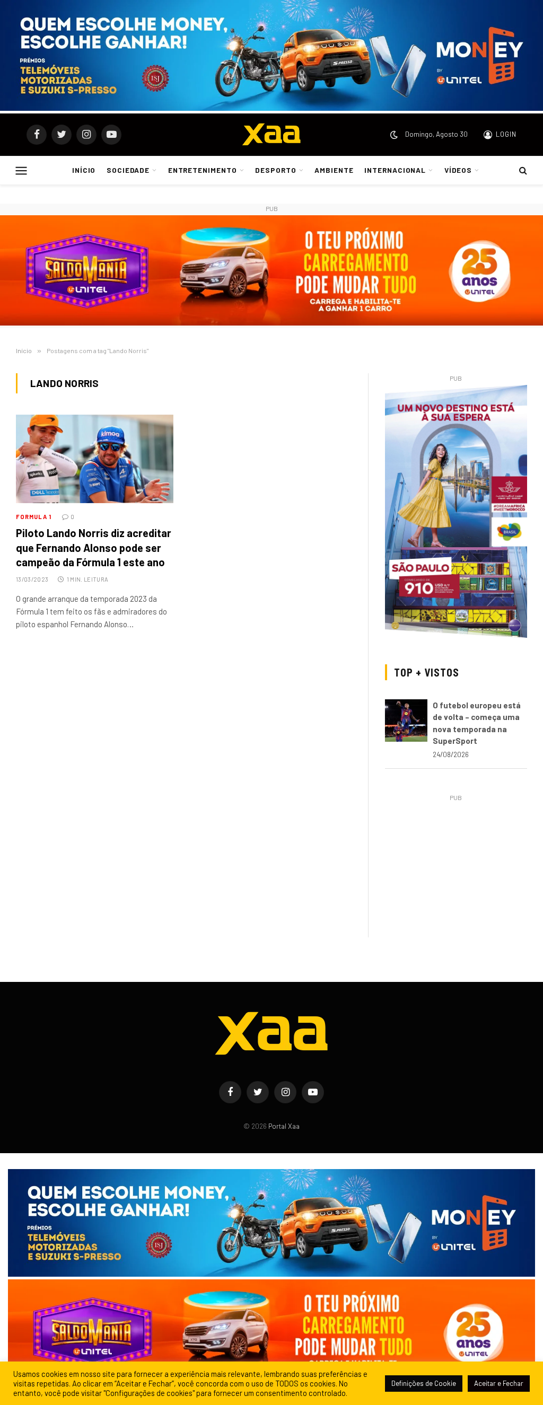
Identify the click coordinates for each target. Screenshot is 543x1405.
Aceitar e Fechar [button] (498, 1383)
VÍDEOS (458, 170)
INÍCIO (84, 170)
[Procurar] (522, 170)
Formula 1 (33, 516)
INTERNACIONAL (395, 170)
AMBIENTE (334, 170)
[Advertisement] (456, 870)
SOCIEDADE (128, 170)
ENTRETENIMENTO (202, 170)
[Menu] (21, 170)
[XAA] (271, 134)
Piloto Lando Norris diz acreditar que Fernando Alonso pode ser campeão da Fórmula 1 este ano (93, 547)
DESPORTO (275, 170)
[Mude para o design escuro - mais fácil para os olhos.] (394, 134)
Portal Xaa (284, 1126)
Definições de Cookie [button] (423, 1383)
